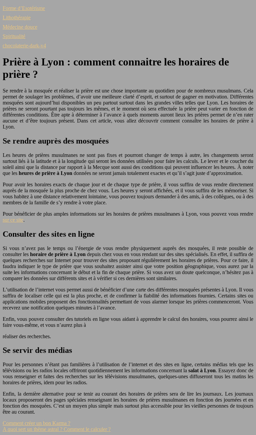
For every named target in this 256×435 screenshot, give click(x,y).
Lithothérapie (17, 17)
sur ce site (13, 220)
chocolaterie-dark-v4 (24, 45)
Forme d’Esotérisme (24, 8)
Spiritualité (14, 36)
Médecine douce (20, 27)
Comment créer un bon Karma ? (36, 423)
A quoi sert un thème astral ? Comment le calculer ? (57, 429)
